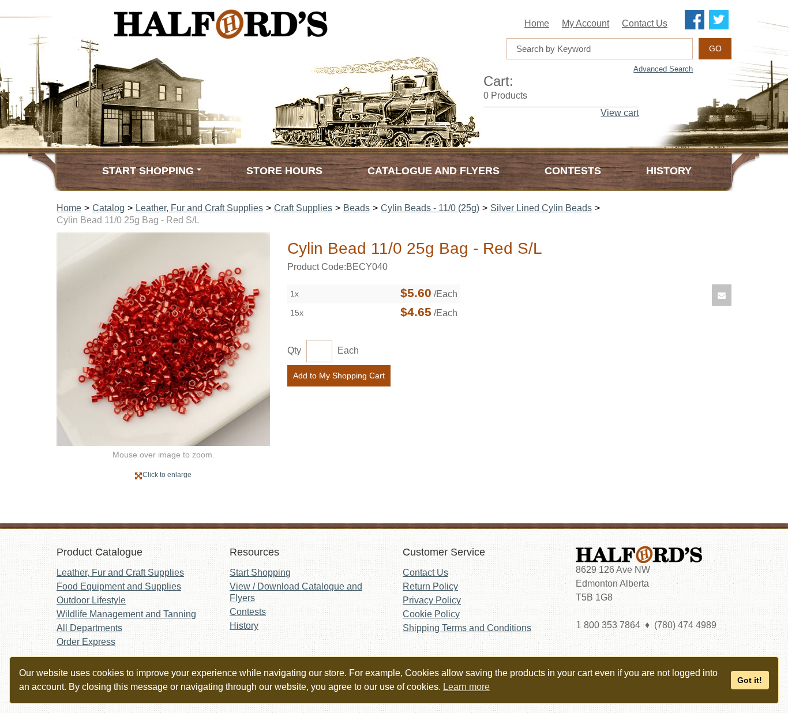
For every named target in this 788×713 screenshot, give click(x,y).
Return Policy (430, 586)
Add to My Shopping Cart (339, 375)
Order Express (86, 642)
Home (536, 23)
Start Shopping (260, 572)
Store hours (284, 171)
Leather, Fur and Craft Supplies (199, 208)
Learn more (466, 687)
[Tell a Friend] (721, 295)
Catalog (108, 208)
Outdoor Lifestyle (91, 600)
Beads (356, 208)
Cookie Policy (431, 614)
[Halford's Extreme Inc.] (278, 24)
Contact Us (644, 23)
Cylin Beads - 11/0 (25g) (430, 208)
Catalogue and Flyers (433, 171)
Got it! (749, 680)
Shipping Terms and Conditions (467, 628)
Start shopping (148, 171)
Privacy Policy (432, 600)
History (669, 171)
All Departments (89, 628)
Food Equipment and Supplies (119, 586)
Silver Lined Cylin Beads (541, 208)
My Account (585, 23)
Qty (294, 350)
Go (715, 48)
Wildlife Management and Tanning (126, 614)
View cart (620, 113)
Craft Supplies (303, 208)
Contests (573, 171)
